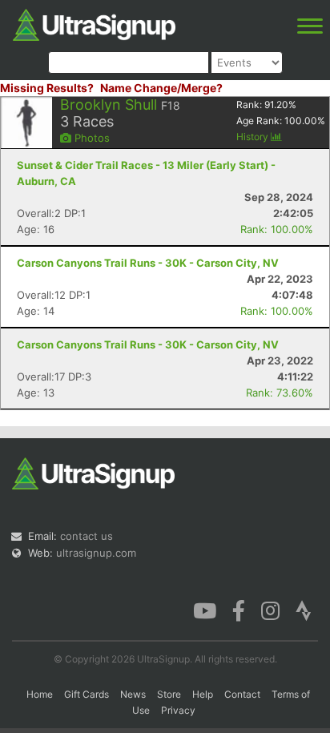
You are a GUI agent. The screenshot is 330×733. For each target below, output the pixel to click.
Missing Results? (47, 88)
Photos (90, 137)
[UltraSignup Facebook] (239, 609)
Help (202, 694)
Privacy (178, 710)
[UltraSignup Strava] (303, 609)
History (253, 137)
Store (169, 694)
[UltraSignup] (94, 23)
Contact (242, 694)
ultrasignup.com (96, 552)
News (133, 694)
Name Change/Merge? (161, 88)
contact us (86, 536)
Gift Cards (86, 694)
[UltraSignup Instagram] (270, 609)
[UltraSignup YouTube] (205, 609)
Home (39, 694)
